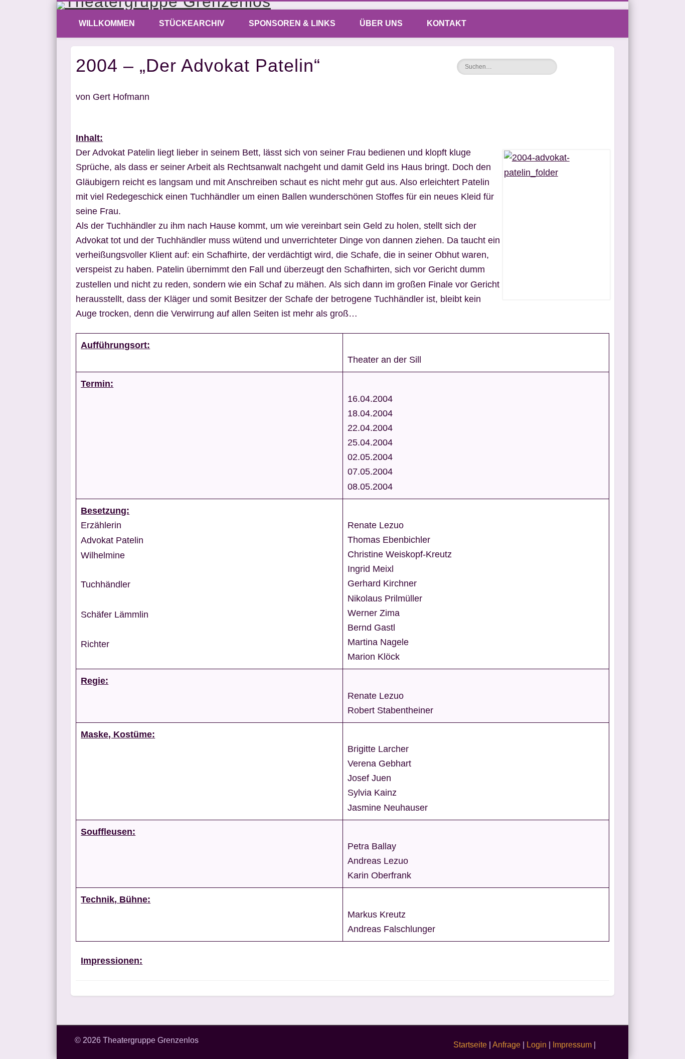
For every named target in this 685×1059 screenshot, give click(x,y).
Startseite (470, 1044)
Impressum (572, 1044)
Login (537, 1044)
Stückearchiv (192, 23)
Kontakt (446, 23)
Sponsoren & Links (292, 23)
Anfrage (506, 1044)
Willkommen (107, 23)
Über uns (381, 23)
